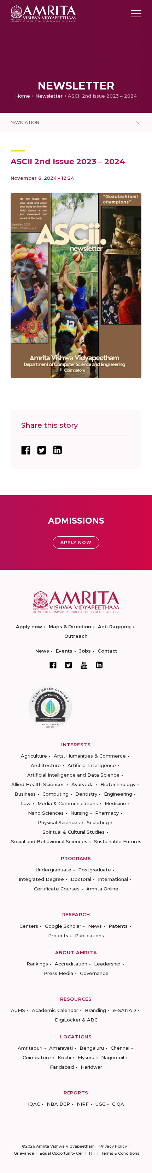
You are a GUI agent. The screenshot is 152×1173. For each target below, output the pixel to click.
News (42, 651)
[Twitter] (68, 664)
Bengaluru (92, 1048)
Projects (58, 935)
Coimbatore (37, 1057)
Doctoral (81, 879)
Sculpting (98, 822)
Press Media (58, 973)
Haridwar (91, 1067)
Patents (118, 926)
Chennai (120, 1048)
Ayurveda (82, 784)
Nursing (79, 813)
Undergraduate (53, 869)
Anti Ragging (114, 626)
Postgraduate (94, 869)
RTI (92, 1153)
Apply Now (76, 542)
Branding (95, 1010)
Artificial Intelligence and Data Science (73, 775)
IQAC (34, 1104)
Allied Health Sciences (38, 784)
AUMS (18, 1010)
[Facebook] (53, 664)
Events (64, 651)
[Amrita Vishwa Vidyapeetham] (43, 13)
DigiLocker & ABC (76, 1020)
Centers (28, 926)
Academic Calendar (55, 1010)
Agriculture (34, 756)
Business (25, 794)
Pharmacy (107, 813)
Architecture (46, 765)
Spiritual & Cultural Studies (73, 832)
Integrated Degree (41, 879)
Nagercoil (112, 1057)
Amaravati (61, 1048)
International (113, 879)
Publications (89, 935)
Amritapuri (30, 1048)
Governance (94, 973)
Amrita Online (102, 888)
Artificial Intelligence (92, 765)
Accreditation (71, 964)
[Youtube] (84, 665)
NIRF (83, 1104)
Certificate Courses (57, 888)
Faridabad (62, 1067)
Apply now (29, 626)
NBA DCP (58, 1104)
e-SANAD (124, 1010)
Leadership (107, 964)
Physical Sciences (59, 822)
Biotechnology (117, 784)
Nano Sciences (46, 813)
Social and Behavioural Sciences (49, 841)
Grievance (24, 1153)
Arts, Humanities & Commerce (90, 756)
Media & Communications (67, 803)
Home (22, 96)
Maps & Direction (70, 626)
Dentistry (86, 794)
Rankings (37, 964)
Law (26, 803)
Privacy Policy (113, 1146)
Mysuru (86, 1057)
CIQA (118, 1104)
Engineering (118, 794)
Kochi (64, 1057)
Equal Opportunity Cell (61, 1153)
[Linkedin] (99, 664)
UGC (100, 1104)
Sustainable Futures (117, 841)
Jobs (85, 651)
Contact (107, 651)
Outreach (76, 636)
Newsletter (49, 96)
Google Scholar (63, 926)
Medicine (115, 803)
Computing (55, 794)
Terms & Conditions (120, 1153)
